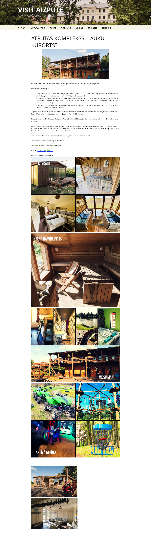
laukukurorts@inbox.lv (45, 151)
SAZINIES (92, 28)
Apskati (22, 28)
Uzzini (79, 28)
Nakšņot (66, 28)
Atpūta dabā (38, 28)
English (106, 28)
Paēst (53, 28)
